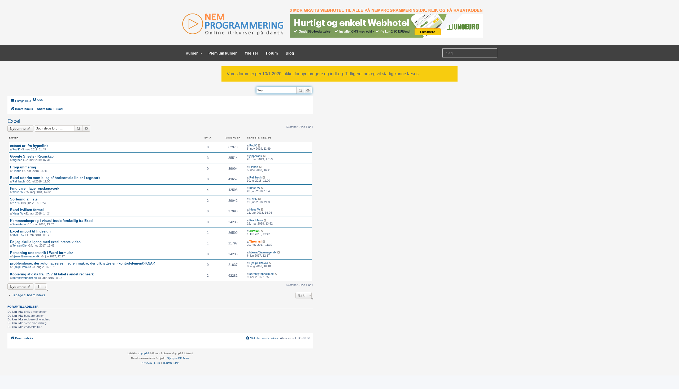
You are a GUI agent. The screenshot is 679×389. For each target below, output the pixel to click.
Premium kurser (222, 53)
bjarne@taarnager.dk (26, 256)
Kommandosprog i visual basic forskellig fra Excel (51, 221)
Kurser (192, 53)
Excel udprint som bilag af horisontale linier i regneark (55, 178)
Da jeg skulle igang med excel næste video (45, 242)
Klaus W (17, 192)
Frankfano (19, 224)
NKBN (16, 202)
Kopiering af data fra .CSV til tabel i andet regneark (52, 274)
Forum (272, 53)
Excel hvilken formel (27, 210)
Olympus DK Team (178, 358)
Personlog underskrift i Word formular (41, 253)
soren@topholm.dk (24, 277)
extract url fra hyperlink (29, 146)
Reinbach (18, 181)
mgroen (17, 160)
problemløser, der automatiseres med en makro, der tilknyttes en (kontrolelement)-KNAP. (82, 263)
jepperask (255, 156)
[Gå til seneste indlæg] (259, 145)
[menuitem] (37, 99)
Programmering (23, 167)
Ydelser (251, 53)
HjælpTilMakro (21, 267)
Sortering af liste (23, 199)
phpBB (145, 353)
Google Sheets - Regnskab (32, 156)
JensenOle (19, 245)
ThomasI (255, 241)
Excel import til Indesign (30, 231)
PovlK (16, 149)
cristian (254, 230)
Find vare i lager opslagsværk (34, 188)
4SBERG (18, 234)
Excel (13, 121)
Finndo (16, 170)
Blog (290, 53)
